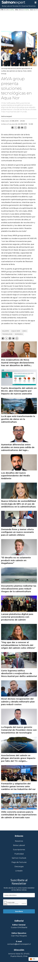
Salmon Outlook (19, 858)
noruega (19, 334)
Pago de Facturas (19, 862)
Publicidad (19, 854)
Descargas (19, 866)
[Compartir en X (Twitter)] (15, 127)
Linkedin (19, 870)
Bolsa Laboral (7, 6)
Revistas (15, 6)
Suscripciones (19, 849)
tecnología (7, 334)
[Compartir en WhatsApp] (25, 127)
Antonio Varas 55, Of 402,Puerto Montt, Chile (19, 955)
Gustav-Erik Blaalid (19, 927)
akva (24, 331)
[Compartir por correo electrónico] (22, 127)
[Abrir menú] (35, 2)
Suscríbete (19, 911)
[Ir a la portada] (16, 2)
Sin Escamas (23, 6)
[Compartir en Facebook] (12, 127)
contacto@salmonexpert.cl (19, 944)
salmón (5, 331)
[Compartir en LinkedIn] (18, 127)
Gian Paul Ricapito (19, 936)
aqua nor (15, 331)
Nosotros (31, 6)
